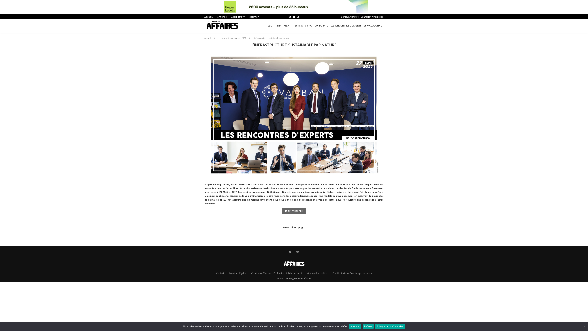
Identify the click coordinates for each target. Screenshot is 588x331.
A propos (222, 17)
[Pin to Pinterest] (299, 227)
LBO (270, 25)
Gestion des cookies (317, 273)
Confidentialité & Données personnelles (352, 273)
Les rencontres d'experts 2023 (232, 38)
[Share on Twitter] (295, 227)
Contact (254, 17)
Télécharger (295, 211)
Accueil (208, 17)
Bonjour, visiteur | (350, 16)
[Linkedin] (290, 16)
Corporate (321, 25)
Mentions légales (237, 273)
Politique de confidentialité (390, 326)
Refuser (368, 326)
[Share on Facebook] (292, 227)
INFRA (278, 25)
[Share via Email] (302, 227)
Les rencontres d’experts (346, 25)
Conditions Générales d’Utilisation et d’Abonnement (276, 273)
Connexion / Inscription (372, 16)
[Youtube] (294, 16)
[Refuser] (584, 326)
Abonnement (238, 17)
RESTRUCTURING (303, 25)
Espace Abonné (373, 25)
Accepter (355, 326)
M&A (286, 25)
